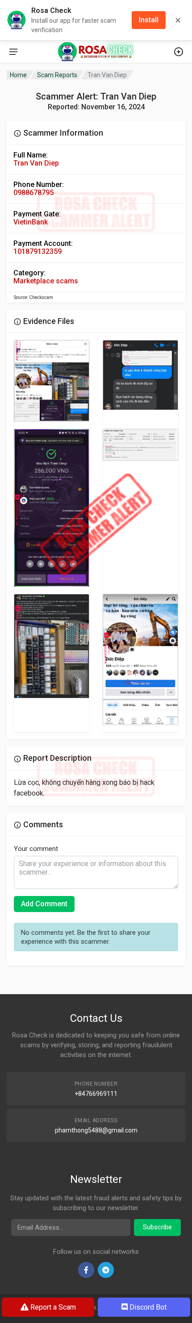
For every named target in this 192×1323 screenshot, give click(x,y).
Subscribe (157, 1227)
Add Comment (44, 904)
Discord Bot (147, 1307)
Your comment (36, 849)
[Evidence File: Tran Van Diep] (51, 381)
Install (149, 20)
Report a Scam (52, 1307)
